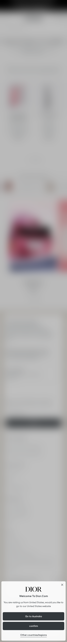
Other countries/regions (33, 635)
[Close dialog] (62, 585)
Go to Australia (33, 616)
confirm (33, 626)
